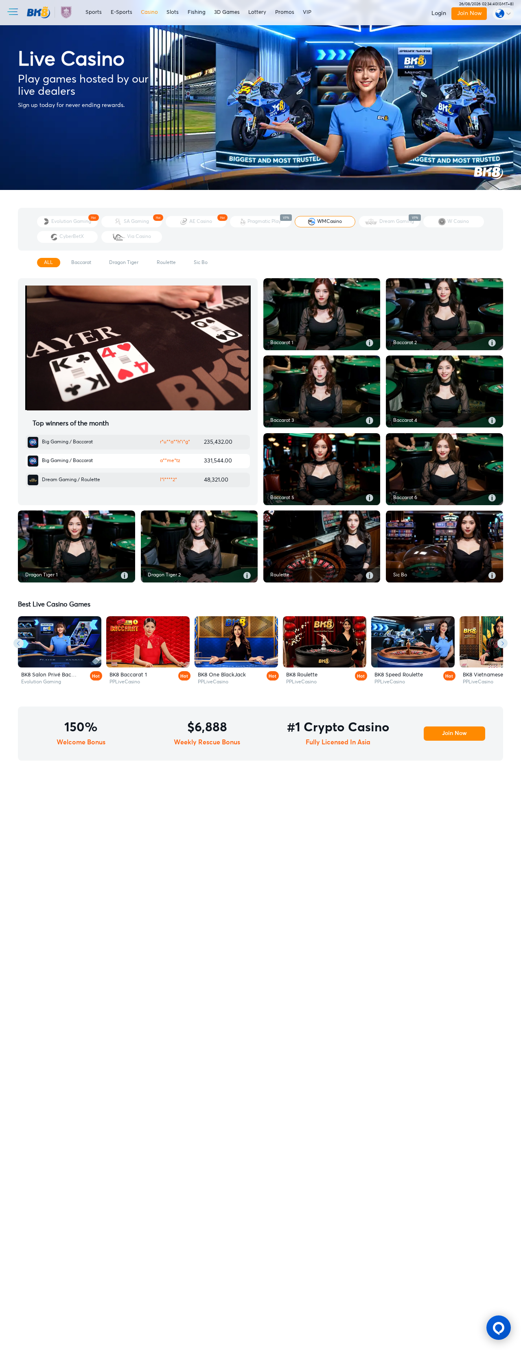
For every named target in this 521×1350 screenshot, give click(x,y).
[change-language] (503, 13)
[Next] (502, 643)
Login (438, 13)
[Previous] (18, 643)
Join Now (469, 13)
